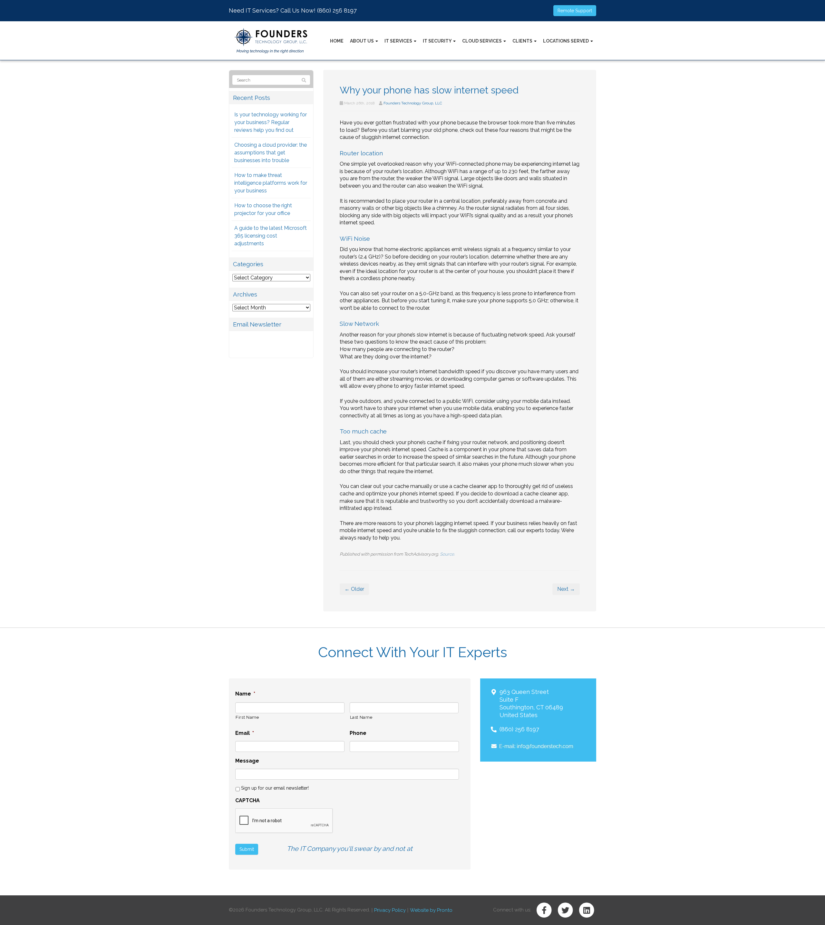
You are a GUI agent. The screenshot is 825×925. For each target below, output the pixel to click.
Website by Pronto (431, 910)
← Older (354, 589)
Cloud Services (482, 41)
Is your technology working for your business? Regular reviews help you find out (270, 122)
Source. (447, 554)
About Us (362, 41)
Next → (566, 589)
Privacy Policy (390, 910)
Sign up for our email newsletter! (275, 788)
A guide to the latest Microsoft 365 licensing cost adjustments (270, 236)
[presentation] (284, 820)
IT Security (437, 41)
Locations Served (566, 41)
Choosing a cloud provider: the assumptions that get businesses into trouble (270, 152)
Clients (522, 41)
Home (337, 41)
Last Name (361, 717)
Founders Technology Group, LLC (412, 103)
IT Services (398, 41)
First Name (247, 717)
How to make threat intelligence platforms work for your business (270, 183)
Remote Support (575, 10)
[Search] (304, 80)
